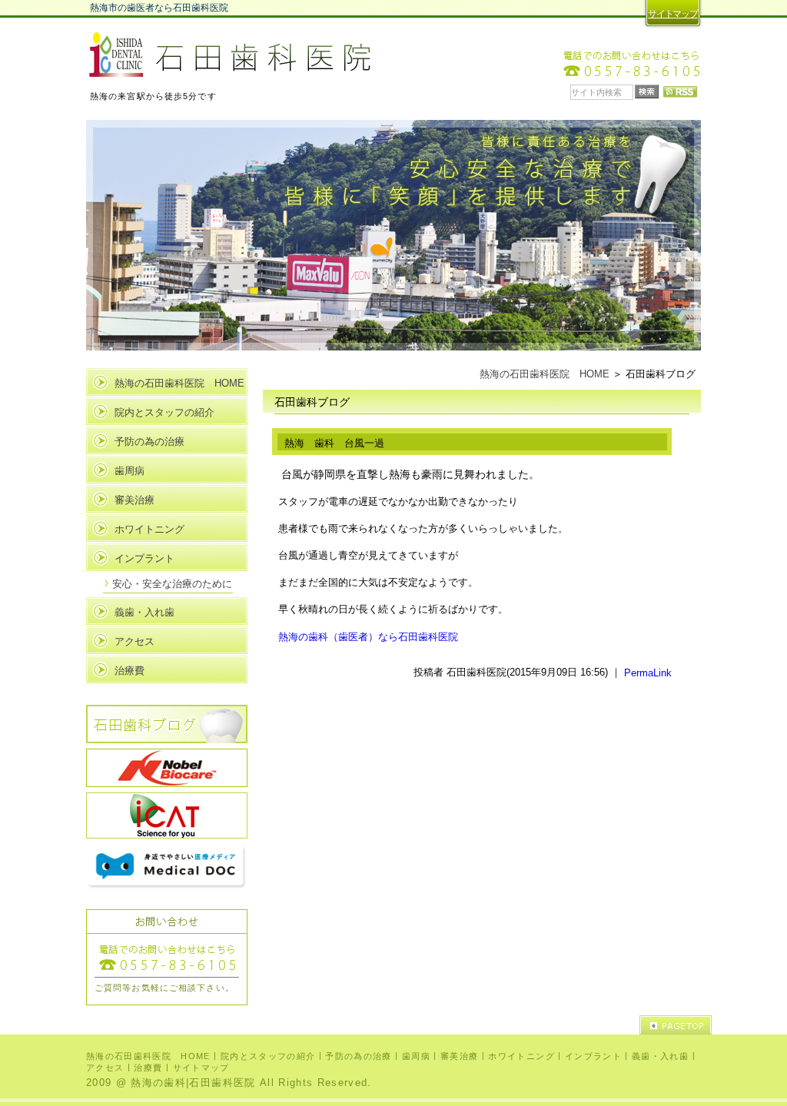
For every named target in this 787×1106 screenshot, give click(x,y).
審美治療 (134, 500)
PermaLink (648, 672)
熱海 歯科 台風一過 (334, 443)
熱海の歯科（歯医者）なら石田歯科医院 (368, 636)
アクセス (134, 641)
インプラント (144, 558)
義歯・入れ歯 (144, 612)
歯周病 (129, 471)
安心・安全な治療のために (172, 584)
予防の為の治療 (149, 441)
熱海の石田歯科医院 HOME (544, 374)
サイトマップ (673, 13)
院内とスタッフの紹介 (164, 412)
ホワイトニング (149, 529)
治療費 (129, 670)
